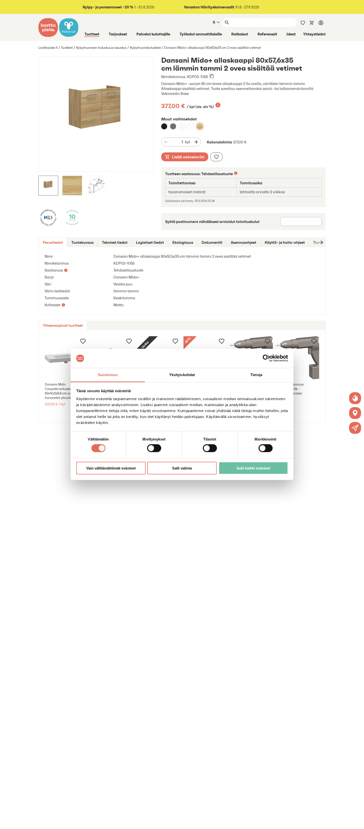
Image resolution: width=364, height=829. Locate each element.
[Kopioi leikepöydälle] (212, 76)
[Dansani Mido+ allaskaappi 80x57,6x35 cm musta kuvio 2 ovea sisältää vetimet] (164, 126)
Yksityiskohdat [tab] (182, 375)
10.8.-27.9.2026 (221, 7)
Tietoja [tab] (256, 375)
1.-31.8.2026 (119, 7)
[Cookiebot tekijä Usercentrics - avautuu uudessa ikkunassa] (266, 358)
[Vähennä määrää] (165, 142)
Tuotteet (91, 33)
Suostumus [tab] (108, 375)
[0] (311, 22)
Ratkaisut (239, 33)
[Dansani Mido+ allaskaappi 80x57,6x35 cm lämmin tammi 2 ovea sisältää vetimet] (200, 126)
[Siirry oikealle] (321, 242)
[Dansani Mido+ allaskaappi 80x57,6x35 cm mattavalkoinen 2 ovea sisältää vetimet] (182, 126)
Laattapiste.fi (47, 48)
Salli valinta (182, 468)
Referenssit (267, 33)
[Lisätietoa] (218, 105)
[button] (355, 428)
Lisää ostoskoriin (188, 156)
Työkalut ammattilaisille (201, 33)
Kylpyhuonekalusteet (145, 48)
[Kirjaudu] (321, 22)
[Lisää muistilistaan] (216, 156)
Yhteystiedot (314, 33)
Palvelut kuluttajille (153, 33)
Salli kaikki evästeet (253, 468)
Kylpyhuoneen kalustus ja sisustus (101, 48)
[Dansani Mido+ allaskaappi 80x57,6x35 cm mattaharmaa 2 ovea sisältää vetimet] (173, 126)
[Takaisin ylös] (356, 821)
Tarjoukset (118, 33)
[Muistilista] (302, 22)
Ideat (291, 33)
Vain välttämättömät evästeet (111, 468)
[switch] (154, 448)
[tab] (53, 242)
